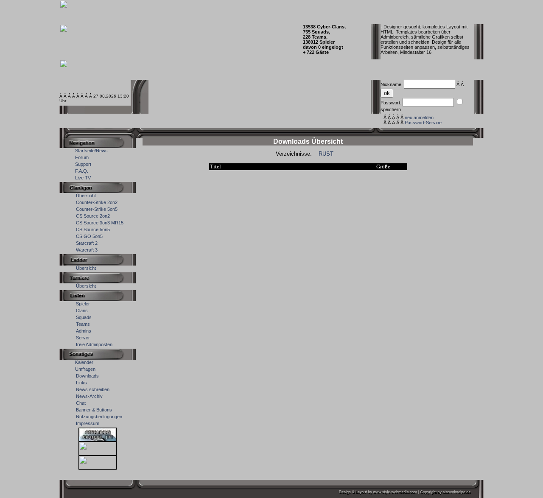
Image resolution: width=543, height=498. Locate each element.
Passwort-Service (423, 122)
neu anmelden (419, 117)
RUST (326, 154)
